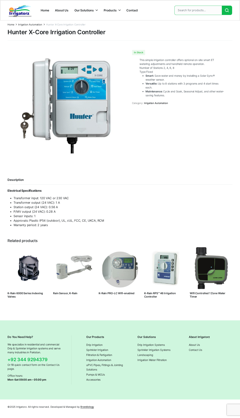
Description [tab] (16, 180)
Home (45, 10)
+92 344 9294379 (28, 359)
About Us (61, 10)
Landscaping (145, 354)
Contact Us (195, 349)
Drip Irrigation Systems (151, 344)
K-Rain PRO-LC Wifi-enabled (116, 293)
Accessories (93, 379)
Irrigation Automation (30, 24)
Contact (132, 10)
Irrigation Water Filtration (152, 360)
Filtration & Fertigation (99, 354)
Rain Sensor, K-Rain (65, 293)
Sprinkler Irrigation (97, 349)
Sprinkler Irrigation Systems (153, 349)
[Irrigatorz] (20, 10)
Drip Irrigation (94, 344)
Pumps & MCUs (95, 374)
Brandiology (87, 406)
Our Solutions (84, 10)
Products (110, 10)
